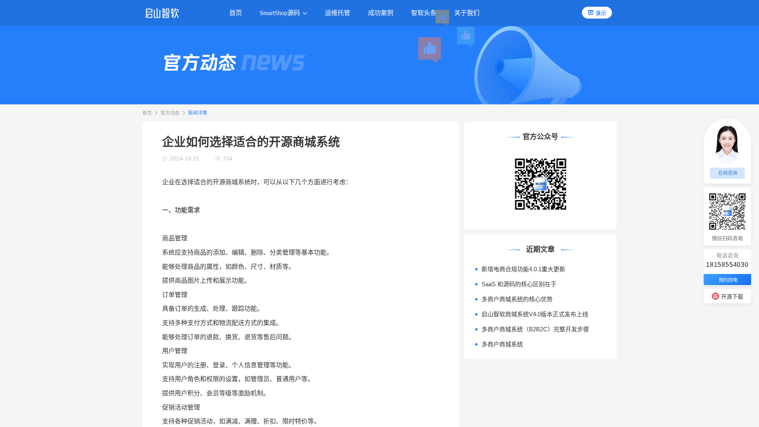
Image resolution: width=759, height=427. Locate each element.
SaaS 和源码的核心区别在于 (519, 284)
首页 (147, 113)
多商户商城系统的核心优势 (517, 299)
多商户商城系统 (502, 344)
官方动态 (169, 113)
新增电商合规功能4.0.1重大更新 (523, 269)
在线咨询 (727, 173)
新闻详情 (197, 113)
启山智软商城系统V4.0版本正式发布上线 (534, 314)
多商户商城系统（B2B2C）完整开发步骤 (535, 329)
